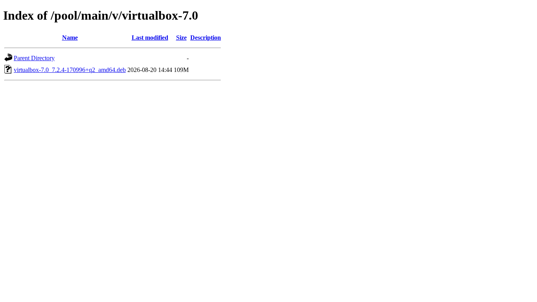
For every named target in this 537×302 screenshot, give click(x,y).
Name (70, 37)
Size (181, 37)
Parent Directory (34, 58)
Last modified (150, 37)
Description (205, 37)
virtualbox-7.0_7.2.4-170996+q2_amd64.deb (70, 69)
